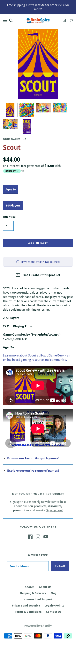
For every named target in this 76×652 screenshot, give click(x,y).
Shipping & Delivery (32, 593)
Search (29, 587)
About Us (45, 587)
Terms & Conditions (28, 611)
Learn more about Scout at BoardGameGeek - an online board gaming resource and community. (36, 358)
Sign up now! (54, 510)
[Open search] (11, 20)
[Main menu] (5, 20)
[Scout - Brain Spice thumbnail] (10, 110)
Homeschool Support (38, 599)
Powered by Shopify (38, 625)
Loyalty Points (54, 605)
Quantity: (9, 216)
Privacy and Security (26, 605)
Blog (53, 593)
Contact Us (53, 611)
